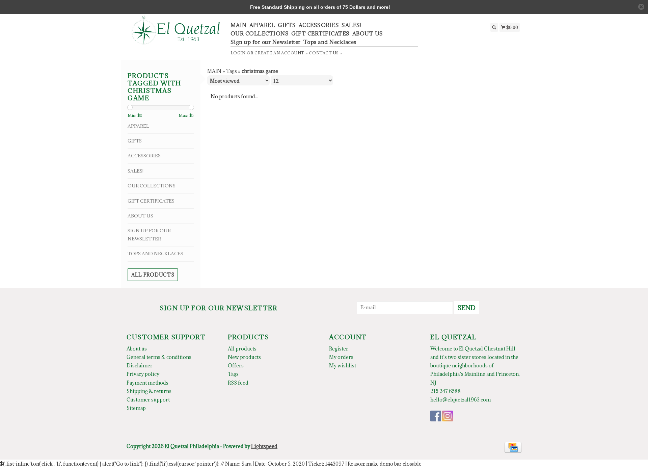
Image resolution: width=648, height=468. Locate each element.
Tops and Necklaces (329, 41)
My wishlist (342, 365)
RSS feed (238, 383)
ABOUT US (367, 33)
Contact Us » (325, 52)
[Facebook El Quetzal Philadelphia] (435, 416)
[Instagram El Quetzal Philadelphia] (447, 416)
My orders (341, 357)
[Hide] (641, 7)
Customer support (148, 399)
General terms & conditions (159, 357)
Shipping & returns (149, 391)
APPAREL (262, 25)
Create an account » (280, 52)
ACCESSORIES (319, 25)
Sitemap (136, 408)
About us (137, 348)
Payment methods (147, 383)
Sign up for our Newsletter (266, 41)
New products (244, 357)
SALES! (351, 25)
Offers (236, 365)
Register (338, 348)
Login (238, 52)
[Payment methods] (513, 447)
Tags (231, 71)
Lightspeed (264, 446)
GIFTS (287, 25)
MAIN (239, 25)
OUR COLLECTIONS (260, 33)
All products (152, 274)
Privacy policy (143, 374)
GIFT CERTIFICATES (320, 33)
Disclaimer (140, 365)
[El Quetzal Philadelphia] (176, 33)
